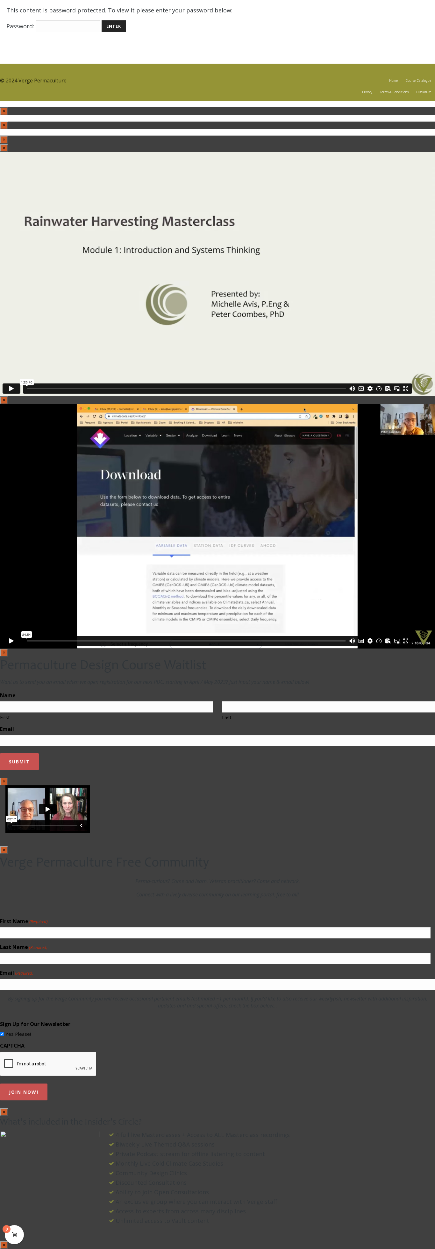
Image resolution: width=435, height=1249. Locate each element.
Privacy (367, 92)
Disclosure (423, 92)
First (5, 717)
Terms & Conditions (394, 92)
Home (393, 80)
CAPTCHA (12, 1045)
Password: (21, 26)
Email (7, 729)
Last (227, 717)
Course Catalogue (418, 80)
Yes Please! (18, 1034)
